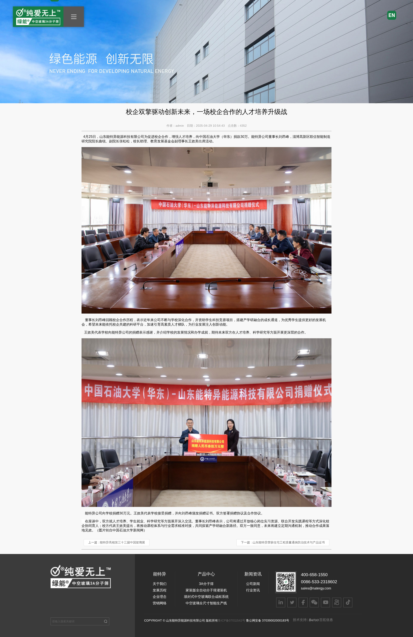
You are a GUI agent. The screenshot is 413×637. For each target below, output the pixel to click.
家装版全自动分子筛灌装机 (206, 590)
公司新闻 (253, 584)
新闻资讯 (253, 574)
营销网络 (159, 603)
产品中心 (206, 574)
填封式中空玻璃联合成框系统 (206, 597)
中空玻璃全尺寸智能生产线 (206, 603)
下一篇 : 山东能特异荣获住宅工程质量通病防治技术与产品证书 (283, 542)
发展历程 (159, 590)
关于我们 (159, 584)
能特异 (159, 574)
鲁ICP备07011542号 (232, 620)
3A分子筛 (206, 584)
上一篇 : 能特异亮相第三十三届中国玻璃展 (116, 542)
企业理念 (159, 597)
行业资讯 (253, 590)
